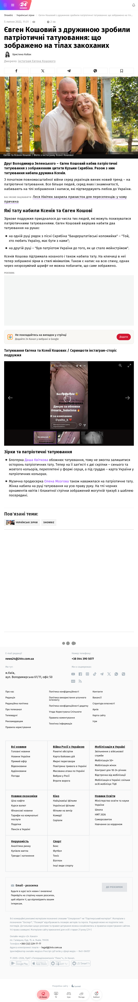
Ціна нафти (18, 800)
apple (39, 963)
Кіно (56, 796)
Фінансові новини (22, 810)
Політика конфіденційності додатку (68, 706)
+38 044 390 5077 (83, 659)
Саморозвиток (103, 819)
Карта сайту (99, 715)
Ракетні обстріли (63, 751)
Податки (16, 824)
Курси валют (18, 805)
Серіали (57, 820)
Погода (15, 775)
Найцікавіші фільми (65, 800)
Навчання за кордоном (108, 824)
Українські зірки (26, 15)
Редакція (10, 698)
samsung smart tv (81, 963)
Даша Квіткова (36, 460)
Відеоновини (19, 766)
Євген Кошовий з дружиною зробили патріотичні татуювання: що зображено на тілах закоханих (86, 15)
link (73, 674)
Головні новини (20, 751)
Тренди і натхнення (22, 855)
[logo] (23, 5)
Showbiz (8, 15)
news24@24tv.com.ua (19, 659)
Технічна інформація (60, 724)
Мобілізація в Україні (110, 746)
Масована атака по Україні (69, 771)
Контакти (98, 692)
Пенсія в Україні (20, 829)
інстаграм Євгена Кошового (37, 61)
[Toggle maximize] (129, 365)
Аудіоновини (18, 771)
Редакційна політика (16, 703)
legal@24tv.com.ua (52, 947)
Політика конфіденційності (64, 692)
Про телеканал (13, 709)
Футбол (57, 850)
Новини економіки (24, 796)
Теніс (56, 855)
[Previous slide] (10, 398)
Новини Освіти (105, 796)
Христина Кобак (21, 54)
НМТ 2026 (100, 814)
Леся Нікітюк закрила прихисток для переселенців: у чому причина (65, 199)
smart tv (59, 963)
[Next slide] (127, 398)
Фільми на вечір (62, 810)
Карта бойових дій (64, 756)
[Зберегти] (122, 71)
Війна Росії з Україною (68, 746)
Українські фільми (64, 805)
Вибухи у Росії (61, 775)
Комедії (57, 815)
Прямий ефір (19, 761)
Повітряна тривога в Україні (69, 766)
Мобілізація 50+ (104, 760)
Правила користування (18, 727)
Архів (95, 709)
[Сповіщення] (133, 5)
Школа (99, 809)
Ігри (95, 721)
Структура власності (104, 703)
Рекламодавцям (14, 721)
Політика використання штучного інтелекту (67, 699)
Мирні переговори (64, 761)
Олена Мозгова (56, 481)
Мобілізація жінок (105, 765)
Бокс (55, 845)
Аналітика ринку (21, 845)
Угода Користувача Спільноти (65, 712)
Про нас (9, 692)
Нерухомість (20, 841)
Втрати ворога (61, 780)
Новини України (20, 756)
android (19, 963)
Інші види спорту (63, 865)
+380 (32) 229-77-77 (30, 943)
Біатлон (57, 860)
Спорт (57, 841)
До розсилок (114, 887)
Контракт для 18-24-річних (110, 770)
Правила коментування (62, 718)
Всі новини (18, 746)
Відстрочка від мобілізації (110, 775)
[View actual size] (120, 365)
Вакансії (97, 698)
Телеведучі (11, 715)
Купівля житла (19, 850)
